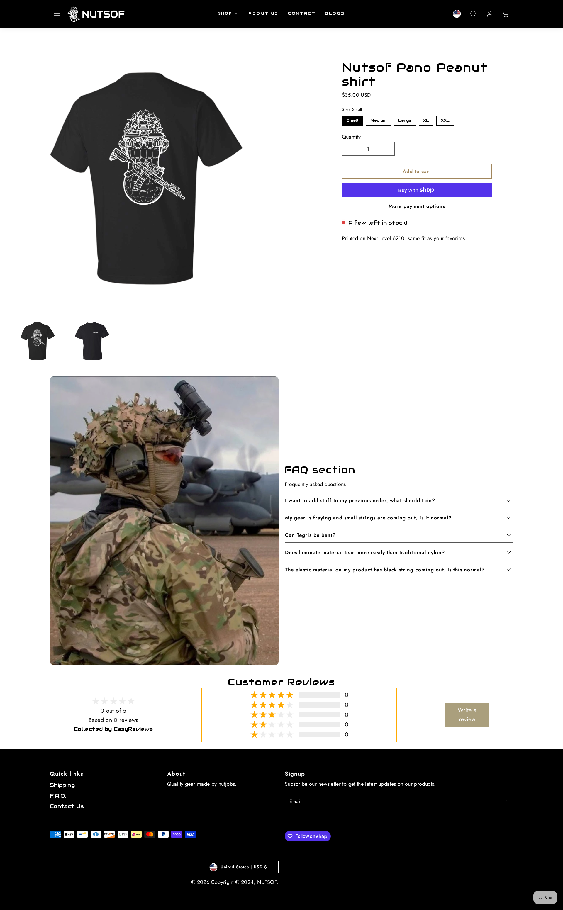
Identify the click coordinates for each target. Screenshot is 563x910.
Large (405, 119)
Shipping (62, 785)
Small (352, 119)
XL (426, 119)
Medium (378, 119)
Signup (295, 774)
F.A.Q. (58, 795)
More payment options (417, 205)
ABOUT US (263, 13)
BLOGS (335, 13)
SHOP (225, 13)
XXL (445, 119)
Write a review (467, 715)
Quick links (66, 774)
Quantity (351, 136)
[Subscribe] (506, 801)
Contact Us (67, 806)
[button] (57, 14)
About (176, 774)
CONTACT (302, 13)
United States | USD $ (244, 867)
